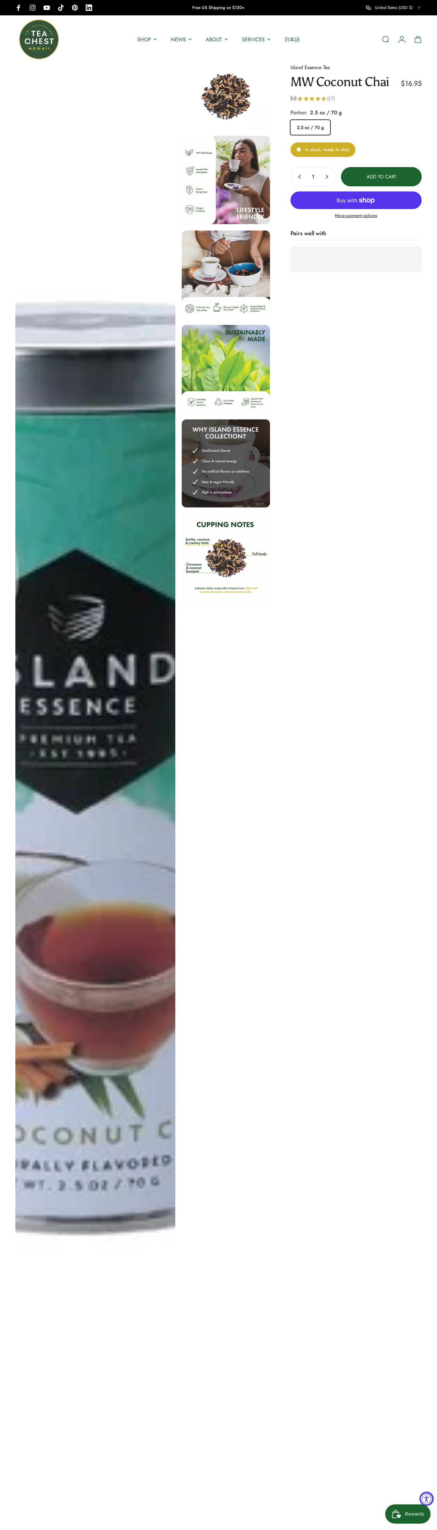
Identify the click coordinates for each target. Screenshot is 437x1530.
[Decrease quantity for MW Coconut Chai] (298, 176)
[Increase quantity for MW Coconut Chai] (328, 176)
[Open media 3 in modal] (226, 180)
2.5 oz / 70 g (310, 127)
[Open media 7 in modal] (226, 558)
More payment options (356, 216)
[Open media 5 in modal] (226, 369)
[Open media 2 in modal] (226, 96)
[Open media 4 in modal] (226, 275)
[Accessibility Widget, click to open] (426, 1499)
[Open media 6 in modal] (226, 463)
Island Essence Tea (310, 67)
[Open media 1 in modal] (95, 793)
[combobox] (394, 7)
